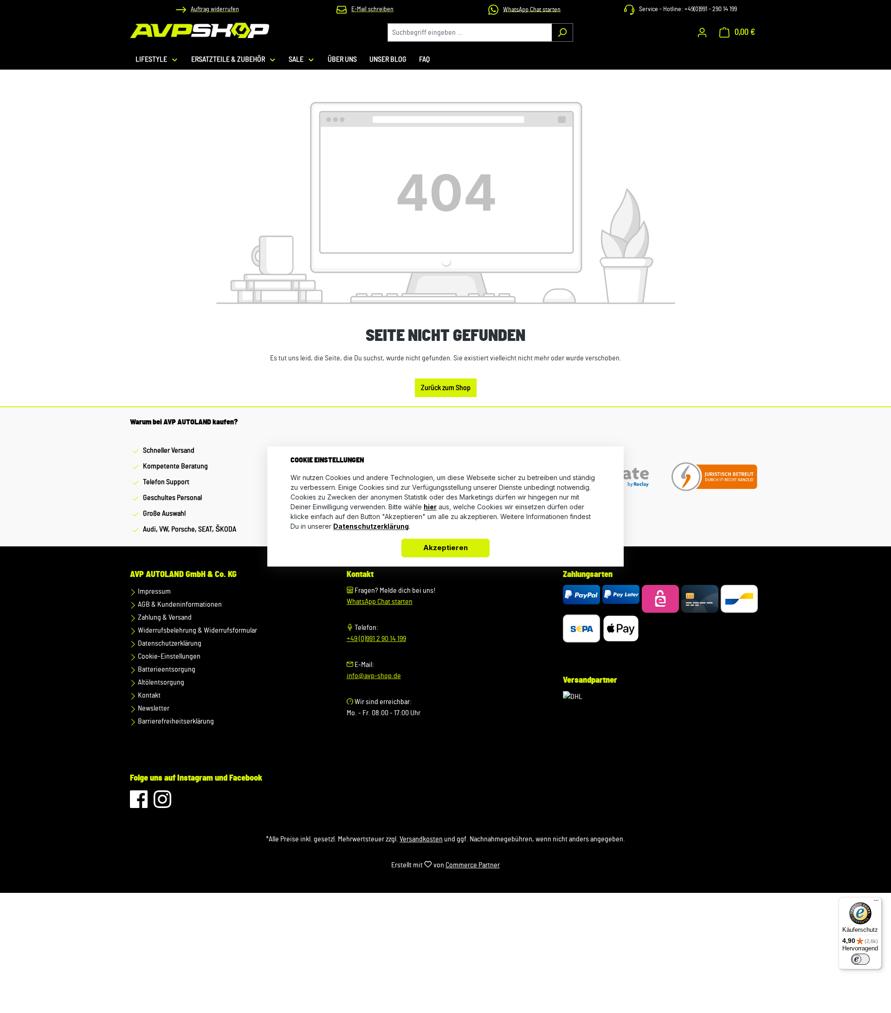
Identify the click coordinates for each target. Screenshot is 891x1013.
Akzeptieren (445, 548)
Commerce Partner (473, 865)
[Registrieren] (702, 32)
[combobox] (469, 32)
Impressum (153, 591)
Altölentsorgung (160, 682)
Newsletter (152, 708)
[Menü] (876, 902)
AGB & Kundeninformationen (179, 604)
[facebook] (139, 804)
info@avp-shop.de (374, 676)
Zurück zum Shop (446, 387)
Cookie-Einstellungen (168, 656)
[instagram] (162, 804)
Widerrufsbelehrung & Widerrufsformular (196, 630)
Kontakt (148, 695)
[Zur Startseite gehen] (199, 30)
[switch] (860, 959)
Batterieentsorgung (165, 669)
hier (430, 507)
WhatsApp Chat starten (380, 601)
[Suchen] (562, 32)
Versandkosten (421, 839)
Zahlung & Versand (164, 617)
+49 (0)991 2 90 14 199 (376, 638)
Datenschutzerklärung (168, 643)
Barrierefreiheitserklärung (175, 721)
